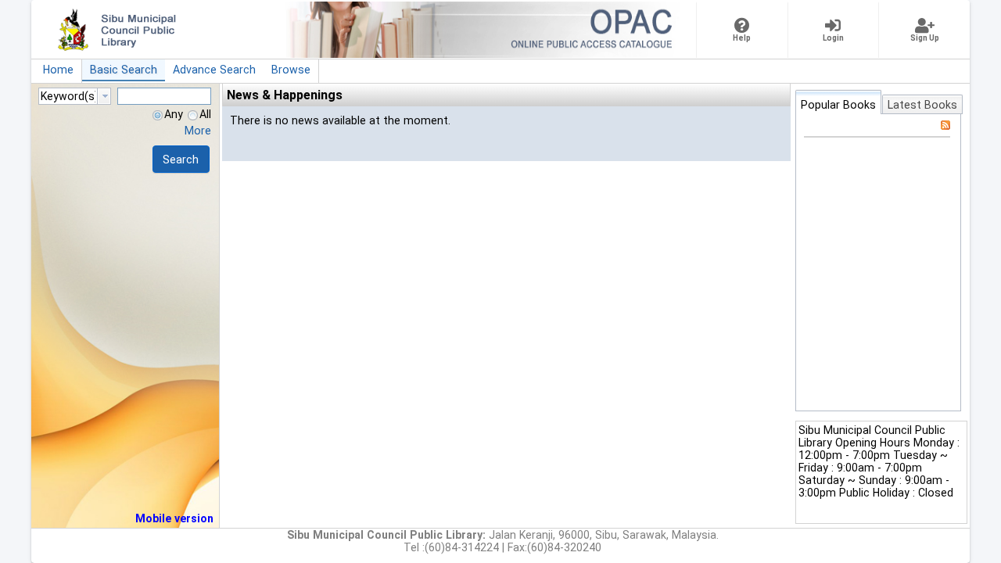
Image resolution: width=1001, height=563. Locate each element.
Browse (290, 69)
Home (58, 69)
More (198, 130)
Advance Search (214, 69)
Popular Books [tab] (838, 105)
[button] (181, 159)
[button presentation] (104, 96)
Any (173, 114)
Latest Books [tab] (922, 105)
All (205, 114)
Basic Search (123, 69)
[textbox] (68, 96)
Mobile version (174, 518)
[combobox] (74, 96)
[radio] (157, 115)
